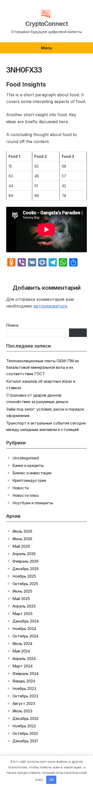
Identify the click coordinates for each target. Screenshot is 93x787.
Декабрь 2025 (25, 568)
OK (51, 779)
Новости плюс (25, 495)
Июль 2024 (22, 643)
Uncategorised (25, 457)
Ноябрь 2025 (24, 576)
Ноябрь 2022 (24, 725)
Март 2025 (22, 613)
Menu (46, 47)
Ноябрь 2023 (24, 688)
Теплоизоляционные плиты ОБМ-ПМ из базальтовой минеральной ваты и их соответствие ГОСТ (42, 367)
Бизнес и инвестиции (31, 472)
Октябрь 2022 (25, 733)
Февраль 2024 (25, 673)
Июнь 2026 (22, 538)
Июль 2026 (22, 531)
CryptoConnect (46, 23)
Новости (20, 487)
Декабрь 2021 (25, 740)
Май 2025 (21, 598)
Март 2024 (22, 666)
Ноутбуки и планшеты (32, 502)
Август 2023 (23, 703)
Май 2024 (21, 651)
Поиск (12, 325)
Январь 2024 (23, 681)
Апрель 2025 (24, 606)
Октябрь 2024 (25, 636)
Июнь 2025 (22, 591)
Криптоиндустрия (29, 480)
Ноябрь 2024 (24, 628)
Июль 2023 (22, 711)
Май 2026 (21, 546)
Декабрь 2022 (25, 718)
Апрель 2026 (24, 553)
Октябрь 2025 (25, 583)
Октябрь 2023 (25, 696)
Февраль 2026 (25, 561)
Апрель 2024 (24, 658)
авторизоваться (50, 306)
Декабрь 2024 (25, 621)
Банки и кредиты (28, 465)
